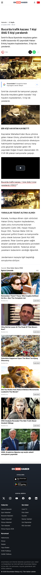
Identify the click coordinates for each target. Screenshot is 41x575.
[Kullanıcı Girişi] (34, 2)
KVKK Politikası (6, 551)
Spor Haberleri (6, 512)
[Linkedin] (36, 498)
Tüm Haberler (5, 525)
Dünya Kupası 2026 (7, 529)
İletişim (3, 544)
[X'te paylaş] (30, 52)
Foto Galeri (25, 512)
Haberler (4, 22)
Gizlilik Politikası (6, 554)
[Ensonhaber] (20, 2)
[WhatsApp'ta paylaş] (34, 52)
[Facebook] (23, 498)
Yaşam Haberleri (6, 519)
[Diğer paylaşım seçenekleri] (38, 52)
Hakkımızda (5, 538)
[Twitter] (3, 498)
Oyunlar (24, 516)
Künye (3, 541)
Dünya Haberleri (6, 522)
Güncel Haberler (6, 509)
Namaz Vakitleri (27, 519)
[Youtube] (16, 498)
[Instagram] (10, 498)
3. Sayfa (11, 22)
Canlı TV (24, 509)
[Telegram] (29, 498)
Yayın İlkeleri (5, 547)
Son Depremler (26, 522)
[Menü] (2, 2)
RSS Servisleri (26, 525)
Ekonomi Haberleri (7, 516)
